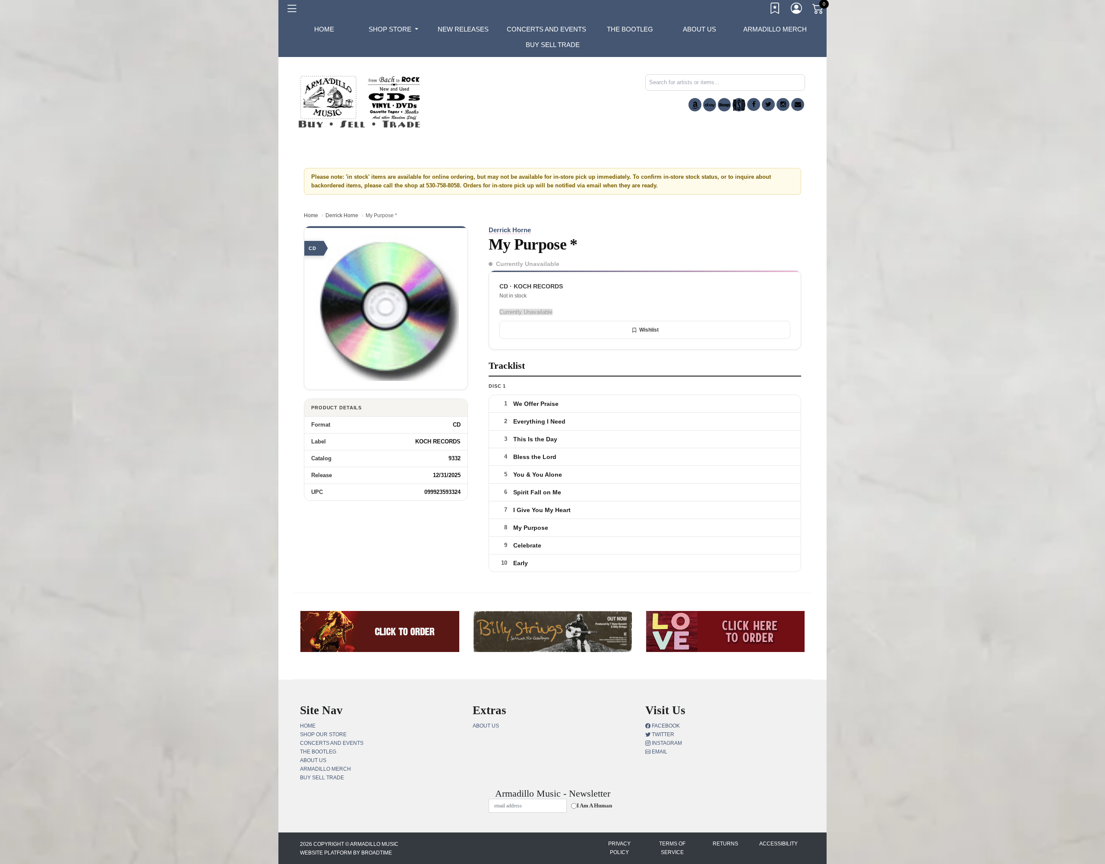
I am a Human (594, 805)
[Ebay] (709, 104)
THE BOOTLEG (630, 29)
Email (658, 752)
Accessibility (778, 844)
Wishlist (649, 330)
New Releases (463, 29)
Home (311, 215)
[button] (393, 29)
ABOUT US (699, 29)
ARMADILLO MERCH (775, 29)
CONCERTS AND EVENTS (546, 29)
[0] (818, 10)
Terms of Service (672, 848)
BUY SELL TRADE (553, 44)
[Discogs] (724, 104)
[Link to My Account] (797, 9)
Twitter (662, 734)
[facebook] (753, 104)
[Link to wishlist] (775, 9)
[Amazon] (695, 104)
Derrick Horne (341, 215)
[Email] (797, 104)
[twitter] (768, 104)
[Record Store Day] (739, 104)
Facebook (665, 726)
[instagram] (783, 104)
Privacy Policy (619, 848)
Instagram (666, 743)
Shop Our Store (323, 734)
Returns (725, 844)
